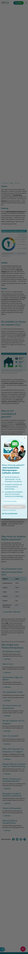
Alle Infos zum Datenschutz (9, 513)
